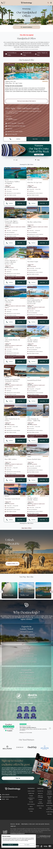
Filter (38, 160)
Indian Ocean (31, 791)
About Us (40, 793)
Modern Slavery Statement (49, 802)
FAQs (40, 808)
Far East (31, 802)
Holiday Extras (40, 805)
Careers (40, 799)
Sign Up (18, 778)
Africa (31, 806)
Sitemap (49, 814)
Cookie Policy (49, 811)
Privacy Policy (49, 805)
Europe (31, 795)
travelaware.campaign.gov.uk (17, 833)
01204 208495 (5, 794)
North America (31, 804)
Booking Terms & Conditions (49, 792)
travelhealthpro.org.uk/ (45, 836)
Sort (16, 160)
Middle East (31, 793)
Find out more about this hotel (26, 101)
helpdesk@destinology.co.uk (9, 797)
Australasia (31, 809)
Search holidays (27, 27)
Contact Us (40, 791)
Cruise (31, 811)
